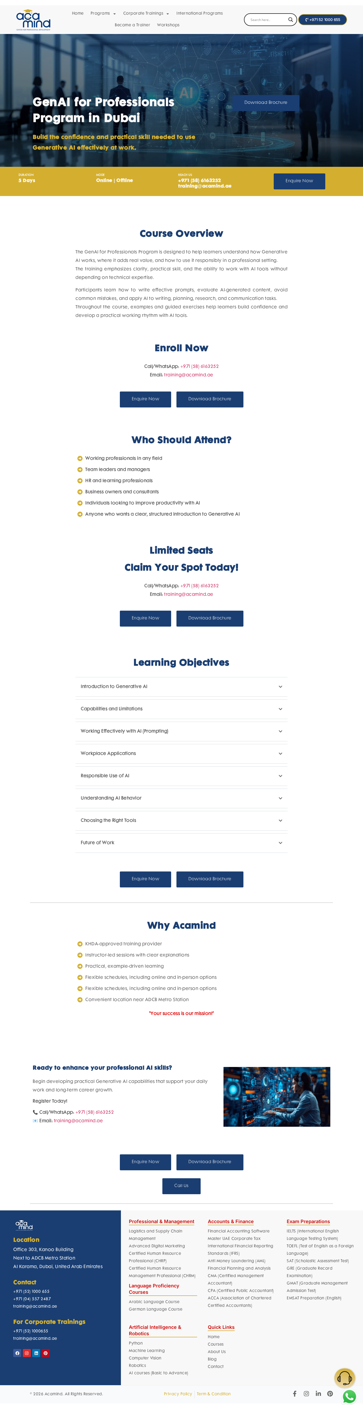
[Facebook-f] (295, 1394)
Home (78, 14)
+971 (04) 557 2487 (32, 1299)
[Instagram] (27, 1353)
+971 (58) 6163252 (199, 367)
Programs (100, 14)
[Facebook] (17, 1353)
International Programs (199, 14)
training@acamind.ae (188, 375)
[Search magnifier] (290, 19)
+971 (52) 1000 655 (31, 1292)
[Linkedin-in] (318, 1394)
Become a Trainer (132, 25)
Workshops (168, 25)
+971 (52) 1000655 (30, 1331)
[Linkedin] (36, 1353)
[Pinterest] (46, 1353)
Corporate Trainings (143, 14)
